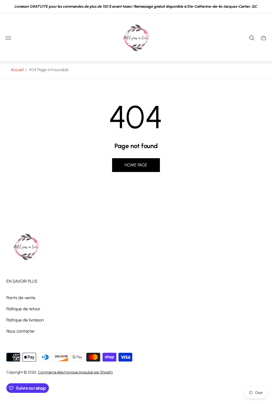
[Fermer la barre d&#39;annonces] (264, 6)
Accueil (17, 69)
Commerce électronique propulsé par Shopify (75, 372)
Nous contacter (20, 331)
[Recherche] (252, 38)
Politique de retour (23, 308)
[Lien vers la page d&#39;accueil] (26, 247)
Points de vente (20, 297)
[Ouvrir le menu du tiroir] (8, 38)
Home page (136, 164)
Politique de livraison (25, 320)
